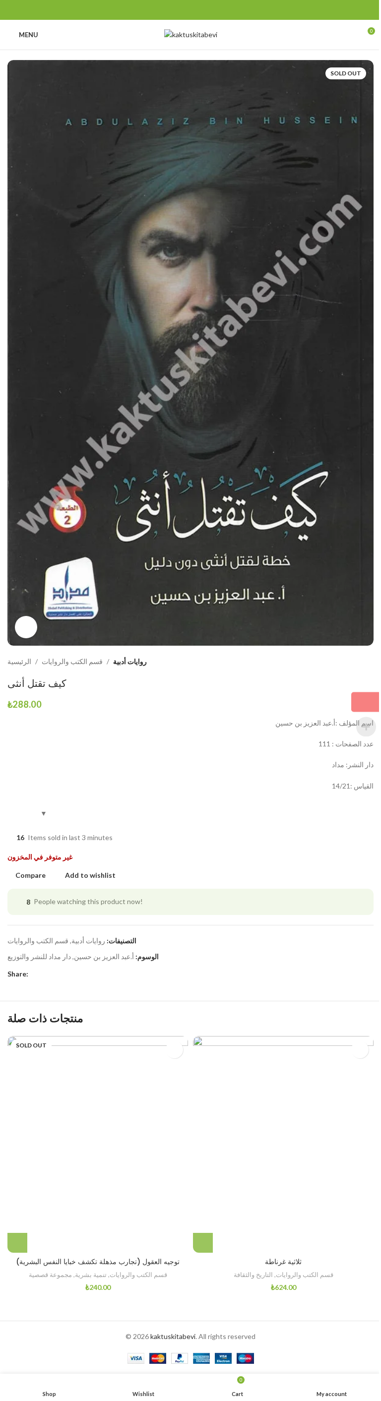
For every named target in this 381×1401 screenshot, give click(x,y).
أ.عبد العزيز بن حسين (104, 956)
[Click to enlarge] (26, 627)
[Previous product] (344, 662)
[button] (203, 1243)
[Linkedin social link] (202, 10)
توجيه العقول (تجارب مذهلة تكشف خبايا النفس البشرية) (98, 1262)
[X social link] (179, 10)
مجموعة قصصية (50, 1275)
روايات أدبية (130, 661)
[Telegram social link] (214, 10)
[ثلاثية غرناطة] (283, 1144)
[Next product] (368, 662)
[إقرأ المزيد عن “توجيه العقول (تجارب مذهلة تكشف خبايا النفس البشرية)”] (17, 1243)
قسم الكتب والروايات (72, 661)
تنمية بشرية (91, 1275)
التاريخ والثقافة (253, 1275)
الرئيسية (19, 661)
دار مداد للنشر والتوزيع (39, 956)
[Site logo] (190, 34)
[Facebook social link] (167, 10)
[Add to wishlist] (174, 1049)
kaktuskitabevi (172, 1336)
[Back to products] (356, 662)
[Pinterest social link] (190, 10)
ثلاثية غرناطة (283, 1262)
